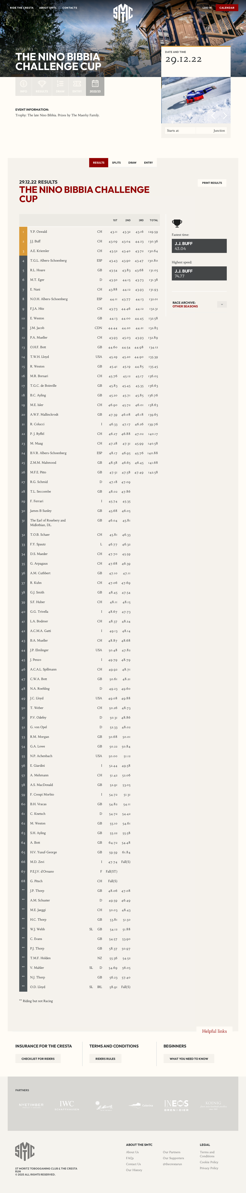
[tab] (98, 162)
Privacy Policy (209, 1168)
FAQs (130, 1158)
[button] (22, 7)
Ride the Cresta (22, 7)
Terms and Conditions (207, 1154)
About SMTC (48, 7)
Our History (134, 1170)
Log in (207, 7)
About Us (132, 1152)
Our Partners (171, 1152)
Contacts (69, 7)
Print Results (212, 183)
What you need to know (189, 1059)
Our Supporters (173, 1158)
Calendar (226, 7)
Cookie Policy (209, 1162)
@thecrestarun (172, 1164)
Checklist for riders (38, 1059)
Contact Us (133, 1164)
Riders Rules (105, 1059)
